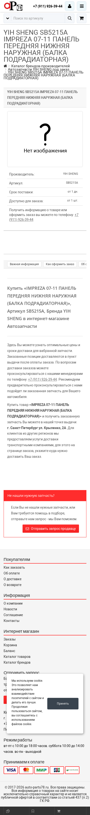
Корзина (10, 645)
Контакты (11, 621)
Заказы (10, 639)
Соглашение (13, 615)
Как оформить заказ (60, 264)
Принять (63, 703)
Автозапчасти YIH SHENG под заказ (38, 69)
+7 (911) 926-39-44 (47, 6)
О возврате (12, 585)
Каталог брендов (17, 662)
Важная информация (24, 264)
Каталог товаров (17, 657)
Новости (10, 609)
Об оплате (12, 573)
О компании (13, 603)
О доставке (12, 579)
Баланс (9, 651)
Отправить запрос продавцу (53, 529)
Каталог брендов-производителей (40, 66)
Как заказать (14, 567)
